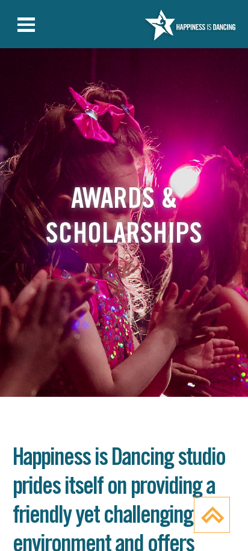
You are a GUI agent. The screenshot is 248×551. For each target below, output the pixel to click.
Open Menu (26, 25)
